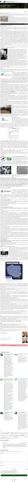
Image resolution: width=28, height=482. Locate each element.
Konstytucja (25, 432)
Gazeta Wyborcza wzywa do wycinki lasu (8, 413)
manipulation (19, 433)
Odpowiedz (4, 447)
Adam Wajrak (1, 432)
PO (17, 435)
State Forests (16, 436)
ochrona (13, 435)
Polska (22, 435)
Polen (20, 435)
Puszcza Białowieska (3, 436)
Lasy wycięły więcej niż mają (23, 378)
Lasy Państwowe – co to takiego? (23, 354)
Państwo (15, 435)
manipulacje (16, 433)
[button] (0, 1)
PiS (16, 435)
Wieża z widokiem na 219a (22, 412)
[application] (14, 24)
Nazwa (1, 462)
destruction (4, 432)
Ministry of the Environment (5, 435)
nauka (9, 435)
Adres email (2, 465)
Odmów (14, 477)
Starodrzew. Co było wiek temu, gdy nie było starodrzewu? (8, 379)
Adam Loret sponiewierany (8, 354)
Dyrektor (10, 432)
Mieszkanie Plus (5, 442)
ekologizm (12, 432)
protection (25, 435)
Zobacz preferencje (14, 479)
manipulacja (12, 433)
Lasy (1, 433)
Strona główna (2, 9)
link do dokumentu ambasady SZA (4, 333)
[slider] (26, 24)
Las (4, 9)
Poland (19, 435)
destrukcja (6, 432)
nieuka (11, 435)
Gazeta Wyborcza (15, 432)
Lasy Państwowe (6, 433)
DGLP (8, 432)
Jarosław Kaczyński (22, 432)
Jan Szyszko (19, 432)
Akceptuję (14, 475)
